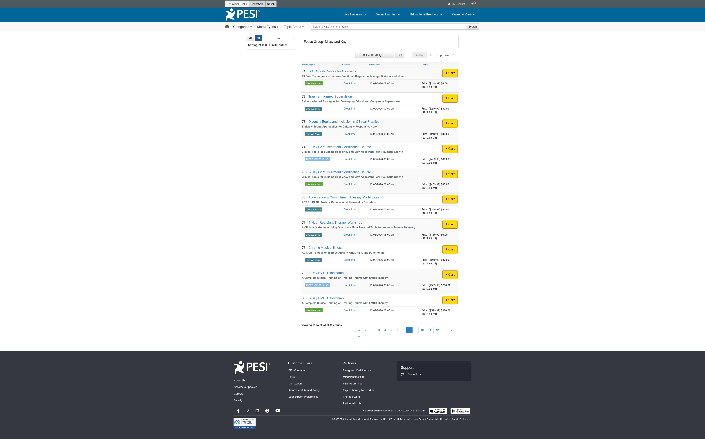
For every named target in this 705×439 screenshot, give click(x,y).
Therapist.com (351, 397)
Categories (241, 26)
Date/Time (374, 64)
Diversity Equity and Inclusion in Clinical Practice (343, 121)
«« (359, 330)
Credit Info (350, 83)
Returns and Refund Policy (304, 390)
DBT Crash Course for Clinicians (332, 71)
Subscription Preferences (303, 397)
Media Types (266, 26)
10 (422, 330)
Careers (238, 394)
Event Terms (390, 419)
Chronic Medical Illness (325, 247)
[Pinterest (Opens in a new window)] (267, 411)
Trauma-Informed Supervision (330, 96)
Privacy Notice (405, 419)
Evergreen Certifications (357, 370)
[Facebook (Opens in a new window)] (238, 411)
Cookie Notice (443, 419)
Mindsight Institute (353, 377)
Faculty (238, 400)
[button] (250, 38)
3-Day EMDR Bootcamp (326, 272)
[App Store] (438, 411)
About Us (239, 380)
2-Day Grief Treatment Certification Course (339, 146)
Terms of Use (376, 419)
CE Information (297, 370)
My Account (295, 383)
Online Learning (386, 14)
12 (437, 330)
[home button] (227, 26)
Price (425, 64)
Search (473, 26)
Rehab (271, 4)
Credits (346, 64)
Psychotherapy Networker (358, 390)
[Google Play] (460, 411)
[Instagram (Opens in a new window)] (247, 411)
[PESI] (252, 367)
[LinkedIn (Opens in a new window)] (257, 411)
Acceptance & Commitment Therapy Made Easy (343, 197)
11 (429, 330)
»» (358, 336)
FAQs (291, 377)
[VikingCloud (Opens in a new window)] (245, 423)
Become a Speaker (245, 387)
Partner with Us (352, 403)
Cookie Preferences (461, 419)
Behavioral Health (237, 4)
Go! (400, 55)
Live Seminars (353, 14)
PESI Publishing (352, 383)
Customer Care (461, 14)
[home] (242, 14)
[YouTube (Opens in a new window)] (277, 411)
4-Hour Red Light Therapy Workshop (335, 222)
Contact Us (414, 374)
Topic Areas (292, 26)
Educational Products (424, 14)
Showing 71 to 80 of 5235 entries (267, 45)
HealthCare (257, 4)
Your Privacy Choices (424, 419)
